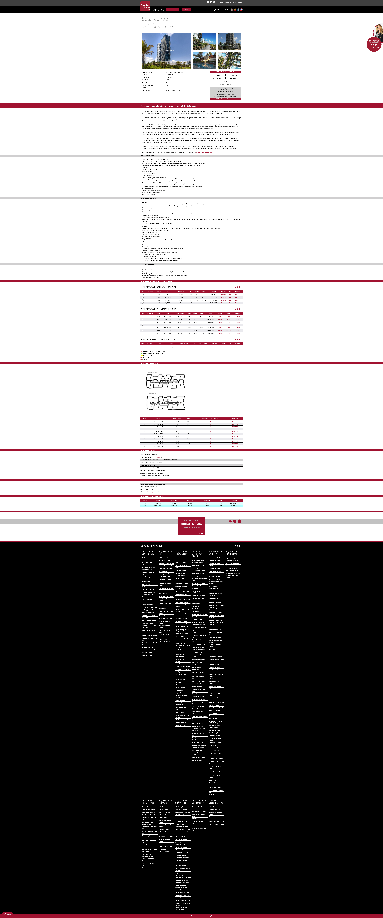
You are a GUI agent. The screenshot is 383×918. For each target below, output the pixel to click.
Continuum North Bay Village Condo (182, 630)
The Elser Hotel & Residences (198, 739)
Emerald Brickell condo (216, 662)
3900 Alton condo (181, 562)
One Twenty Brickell (215, 733)
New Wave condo (197, 686)
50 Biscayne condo (198, 576)
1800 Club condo (197, 563)
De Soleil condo (147, 587)
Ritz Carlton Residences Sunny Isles (183, 876)
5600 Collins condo (181, 565)
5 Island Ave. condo (148, 567)
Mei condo (178, 682)
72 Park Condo (180, 573)
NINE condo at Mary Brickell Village (215, 722)
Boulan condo (146, 581)
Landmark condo (164, 844)
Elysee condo (196, 630)
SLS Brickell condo (215, 743)
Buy (165, 5)
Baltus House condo (199, 596)
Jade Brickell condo (215, 686)
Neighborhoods (176, 5)
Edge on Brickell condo (216, 659)
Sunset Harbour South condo (205, 152)
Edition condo (180, 636)
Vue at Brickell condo (216, 790)
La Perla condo (180, 844)
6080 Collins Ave (180, 570)
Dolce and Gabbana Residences (215, 653)
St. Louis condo (214, 751)
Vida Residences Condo (199, 745)
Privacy (184, 916)
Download (235, 422)
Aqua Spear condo (181, 589)
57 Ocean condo (180, 568)
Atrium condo (163, 817)
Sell (168, 5)
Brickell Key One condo (216, 615)
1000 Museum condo (198, 560)
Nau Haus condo (147, 623)
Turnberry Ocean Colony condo (181, 909)
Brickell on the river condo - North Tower (216, 621)
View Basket (239, 2)
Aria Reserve (196, 588)
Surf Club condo (180, 712)
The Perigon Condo (181, 722)
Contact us (186, 10)
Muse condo (179, 850)
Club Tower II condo (148, 812)
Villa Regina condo (215, 787)
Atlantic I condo (164, 809)
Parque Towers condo (182, 863)
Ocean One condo (181, 855)
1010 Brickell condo (215, 560)
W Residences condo (149, 650)
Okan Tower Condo (198, 694)
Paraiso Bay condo (198, 709)
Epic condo (195, 633)
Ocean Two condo (181, 860)
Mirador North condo (149, 612)
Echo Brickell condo (215, 656)
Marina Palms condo (165, 846)
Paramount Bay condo (199, 716)
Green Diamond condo (183, 666)
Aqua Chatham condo (182, 581)
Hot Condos (188, 5)
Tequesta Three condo (216, 761)
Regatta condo (180, 700)
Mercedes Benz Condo (216, 708)
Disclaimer (192, 916)
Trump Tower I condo (182, 898)
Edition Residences (198, 625)
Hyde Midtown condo (199, 650)
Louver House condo (165, 606)
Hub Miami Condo (198, 647)
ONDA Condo (196, 819)
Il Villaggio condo (148, 610)
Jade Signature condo (182, 842)
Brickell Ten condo (215, 629)
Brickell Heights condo (216, 605)
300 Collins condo (164, 560)
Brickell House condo (216, 612)
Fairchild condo (214, 807)
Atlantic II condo (164, 812)
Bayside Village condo (233, 558)
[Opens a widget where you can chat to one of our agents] (7, 914)
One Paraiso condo (198, 699)
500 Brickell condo (215, 571)
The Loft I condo (197, 742)
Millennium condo (181, 847)
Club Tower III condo (149, 815)
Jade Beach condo (181, 836)
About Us (157, 916)
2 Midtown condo (198, 565)
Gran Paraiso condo (198, 644)
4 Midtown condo (198, 573)
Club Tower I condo (148, 809)
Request (228, 330)
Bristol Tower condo (216, 632)
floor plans (233, 75)
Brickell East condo (215, 603)
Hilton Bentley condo (166, 596)
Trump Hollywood (181, 890)
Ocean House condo (165, 618)
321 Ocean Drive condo (166, 563)
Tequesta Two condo (216, 764)
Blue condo (196, 603)
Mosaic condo (180, 687)
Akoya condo (179, 578)
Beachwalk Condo (181, 824)
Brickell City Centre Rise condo (215, 599)
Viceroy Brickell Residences (214, 784)
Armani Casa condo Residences (181, 818)
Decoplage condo (148, 589)
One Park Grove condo (216, 821)
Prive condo (163, 849)
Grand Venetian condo (149, 607)
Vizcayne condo (197, 750)
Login (222, 2)
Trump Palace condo (182, 892)
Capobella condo (181, 618)
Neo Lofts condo (214, 716)
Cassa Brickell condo (215, 637)
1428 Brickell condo (215, 568)
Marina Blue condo (198, 659)
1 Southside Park (214, 558)
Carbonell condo (214, 635)
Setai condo (146, 633)
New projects (197, 5)
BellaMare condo (164, 829)
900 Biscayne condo (198, 583)
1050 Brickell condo (215, 563)
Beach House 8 (180, 597)
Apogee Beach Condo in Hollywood (182, 813)
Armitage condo (164, 574)
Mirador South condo (149, 615)
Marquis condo (197, 662)
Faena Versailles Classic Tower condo (183, 640)
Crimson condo (197, 619)
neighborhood (217, 78)
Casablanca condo (181, 624)
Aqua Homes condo (181, 586)
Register (228, 2)
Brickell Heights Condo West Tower (216, 609)
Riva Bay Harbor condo (199, 826)
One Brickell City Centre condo (214, 727)
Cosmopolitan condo (166, 588)
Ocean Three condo (182, 857)
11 (210, 434)
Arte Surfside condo (182, 591)
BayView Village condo (233, 560)
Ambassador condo (165, 568)
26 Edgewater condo (199, 571)
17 (210, 429)
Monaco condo (180, 685)
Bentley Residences (181, 826)
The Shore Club (180, 725)
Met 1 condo (196, 665)
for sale (217, 75)
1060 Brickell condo (215, 566)
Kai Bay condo (180, 672)
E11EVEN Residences (198, 622)
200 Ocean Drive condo (166, 558)
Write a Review (225, 85)
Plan (230, 295)
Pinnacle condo (180, 865)
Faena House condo (148, 592)
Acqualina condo (181, 809)
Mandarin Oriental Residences (215, 699)
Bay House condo (198, 598)
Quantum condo (197, 726)
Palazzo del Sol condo (233, 573)
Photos (223, 295)
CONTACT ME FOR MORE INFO (225, 72)
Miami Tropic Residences (196, 668)
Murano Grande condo (166, 616)
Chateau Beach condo (182, 829)
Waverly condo (147, 653)
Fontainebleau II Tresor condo (180, 655)
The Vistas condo (148, 647)
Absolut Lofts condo (166, 566)
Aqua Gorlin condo (181, 583)
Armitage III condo (165, 576)
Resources (175, 916)
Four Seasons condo (215, 667)
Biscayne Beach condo (199, 601)
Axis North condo (215, 576)
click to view (156, 457)
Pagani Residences (181, 693)
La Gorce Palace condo (182, 677)
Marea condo (163, 609)
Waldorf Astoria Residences (197, 754)
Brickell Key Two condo (216, 618)
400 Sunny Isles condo (182, 807)
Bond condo (213, 586)
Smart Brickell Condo (216, 748)
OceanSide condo (231, 566)
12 (210, 424)
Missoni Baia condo (198, 681)
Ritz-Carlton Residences (179, 704)
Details (237, 295)
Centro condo (196, 611)
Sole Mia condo (164, 852)
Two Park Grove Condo (216, 824)
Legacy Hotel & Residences (197, 656)
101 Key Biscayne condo (149, 807)
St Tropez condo (181, 710)
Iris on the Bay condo (182, 669)
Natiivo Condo (197, 684)
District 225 (212, 649)
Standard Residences (216, 756)
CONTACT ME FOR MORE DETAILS (225, 99)
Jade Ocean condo (181, 839)
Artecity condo (147, 570)
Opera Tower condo (198, 706)
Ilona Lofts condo (165, 603)
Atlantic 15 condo (181, 821)
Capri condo (146, 584)
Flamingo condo (147, 602)
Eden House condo (181, 634)
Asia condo (212, 574)
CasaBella (195, 609)
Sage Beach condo (181, 880)
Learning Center (209, 5)
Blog (218, 5)
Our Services (238, 5)
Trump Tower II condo (182, 900)
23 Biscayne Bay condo (199, 568)
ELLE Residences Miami (199, 627)
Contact (229, 5)
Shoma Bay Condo (181, 707)
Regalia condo (180, 873)
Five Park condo (147, 599)
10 (210, 439)
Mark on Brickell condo (216, 702)
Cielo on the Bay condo (183, 626)
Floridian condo (147, 604)
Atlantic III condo (164, 815)
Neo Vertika (213, 718)
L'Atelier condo (180, 674)
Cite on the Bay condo (199, 614)
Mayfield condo (214, 705)
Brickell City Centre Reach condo (215, 594)
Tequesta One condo (216, 758)
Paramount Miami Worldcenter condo (198, 720)
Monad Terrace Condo (149, 618)
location (233, 78)
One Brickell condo (215, 730)
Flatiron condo (214, 664)
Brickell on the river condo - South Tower (216, 626)
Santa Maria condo (215, 735)
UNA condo (212, 780)
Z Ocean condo (147, 655)
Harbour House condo (199, 811)
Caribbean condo (181, 621)
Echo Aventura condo (166, 836)
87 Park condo (180, 576)
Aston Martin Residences (196, 592)
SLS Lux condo (213, 745)
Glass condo (163, 593)
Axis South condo (215, 579)
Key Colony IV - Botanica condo (147, 855)
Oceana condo (147, 868)
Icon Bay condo (197, 652)
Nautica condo (180, 690)
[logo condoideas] (145, 6)
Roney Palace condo (148, 630)
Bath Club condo (181, 594)
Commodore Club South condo (147, 823)
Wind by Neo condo (198, 757)
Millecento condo (215, 710)
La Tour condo (180, 679)
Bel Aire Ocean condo (182, 599)
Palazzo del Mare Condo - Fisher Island (232, 569)
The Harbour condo (182, 720)
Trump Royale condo (182, 895)
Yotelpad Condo (197, 760)
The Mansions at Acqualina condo (181, 886)
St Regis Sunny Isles (182, 883)
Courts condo (163, 591)
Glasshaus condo (214, 809)
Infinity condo (213, 679)
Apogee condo (163, 571)
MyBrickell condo (214, 713)
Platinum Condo (197, 723)
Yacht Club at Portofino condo (164, 640)
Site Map (201, 916)
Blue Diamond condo (182, 602)
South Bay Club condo (149, 635)
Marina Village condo (233, 563)
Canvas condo (196, 606)
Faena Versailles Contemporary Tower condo (182, 645)
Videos (223, 5)
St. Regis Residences (215, 753)
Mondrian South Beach (149, 620)
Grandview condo (181, 664)
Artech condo (163, 807)
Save (225, 81)
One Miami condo (198, 696)
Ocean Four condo (181, 852)
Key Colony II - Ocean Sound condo (149, 846)
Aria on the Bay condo (199, 586)
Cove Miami (196, 617)
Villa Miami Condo (198, 748)
